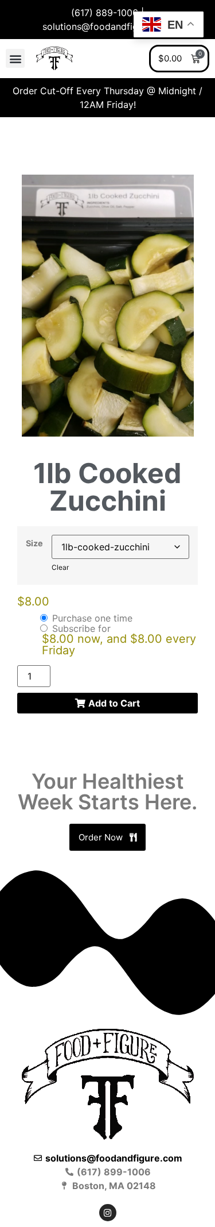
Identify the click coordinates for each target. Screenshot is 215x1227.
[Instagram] (107, 1212)
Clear (60, 567)
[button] (15, 58)
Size (34, 543)
